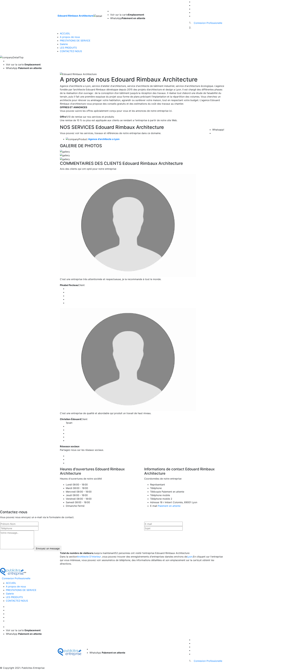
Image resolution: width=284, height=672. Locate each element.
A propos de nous (70, 37)
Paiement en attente (169, 505)
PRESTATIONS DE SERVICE (75, 40)
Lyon (189, 556)
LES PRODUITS (68, 47)
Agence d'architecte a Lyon (104, 139)
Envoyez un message (48, 548)
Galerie (64, 44)
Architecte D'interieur (89, 556)
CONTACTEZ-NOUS (71, 51)
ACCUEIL (65, 33)
